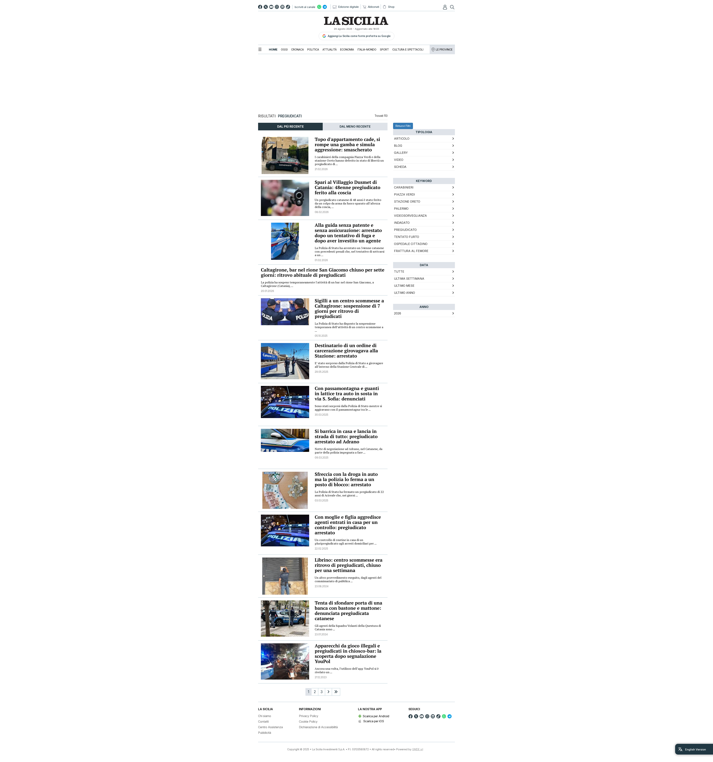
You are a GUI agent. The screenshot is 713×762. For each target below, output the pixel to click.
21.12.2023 (321, 677)
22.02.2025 (321, 548)
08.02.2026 (322, 212)
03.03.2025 (321, 500)
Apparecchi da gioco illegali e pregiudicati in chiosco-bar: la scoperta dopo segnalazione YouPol (348, 653)
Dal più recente (290, 126)
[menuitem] (273, 49)
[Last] (336, 692)
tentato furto (406, 237)
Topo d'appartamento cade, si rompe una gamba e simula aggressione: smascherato (347, 144)
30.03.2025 (321, 414)
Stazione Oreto (407, 201)
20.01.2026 (267, 291)
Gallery (401, 153)
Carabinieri (404, 187)
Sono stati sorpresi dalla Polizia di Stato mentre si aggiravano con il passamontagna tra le (348, 408)
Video (398, 160)
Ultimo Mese (404, 285)
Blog (398, 145)
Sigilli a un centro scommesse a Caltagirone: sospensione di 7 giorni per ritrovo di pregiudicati (349, 308)
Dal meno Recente (355, 126)
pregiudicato (405, 230)
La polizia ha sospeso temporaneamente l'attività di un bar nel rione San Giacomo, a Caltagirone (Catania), (317, 284)
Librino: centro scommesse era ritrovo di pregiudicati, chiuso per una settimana (348, 565)
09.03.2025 (321, 457)
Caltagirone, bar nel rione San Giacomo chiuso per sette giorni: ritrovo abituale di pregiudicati (322, 272)
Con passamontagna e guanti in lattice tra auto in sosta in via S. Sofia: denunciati (347, 393)
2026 (397, 313)
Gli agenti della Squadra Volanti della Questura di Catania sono (348, 627)
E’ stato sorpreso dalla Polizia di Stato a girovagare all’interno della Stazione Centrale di (349, 365)
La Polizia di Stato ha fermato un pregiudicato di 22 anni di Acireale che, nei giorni (349, 493)
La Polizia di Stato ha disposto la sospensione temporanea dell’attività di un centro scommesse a (349, 327)
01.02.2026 (321, 260)
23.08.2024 (321, 586)
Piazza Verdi (404, 194)
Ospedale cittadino (410, 244)
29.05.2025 (321, 371)
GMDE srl (417, 749)
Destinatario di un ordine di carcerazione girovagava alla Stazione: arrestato (346, 350)
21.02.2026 (321, 169)
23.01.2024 (321, 634)
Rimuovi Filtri (403, 125)
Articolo (401, 138)
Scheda (400, 167)
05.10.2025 (321, 335)
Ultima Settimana (409, 278)
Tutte (399, 271)
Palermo (401, 208)
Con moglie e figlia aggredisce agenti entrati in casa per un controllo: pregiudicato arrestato (348, 525)
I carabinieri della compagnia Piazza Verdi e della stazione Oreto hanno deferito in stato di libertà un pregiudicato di (349, 160)
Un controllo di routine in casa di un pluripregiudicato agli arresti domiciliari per (346, 541)
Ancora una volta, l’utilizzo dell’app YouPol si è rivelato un (347, 670)
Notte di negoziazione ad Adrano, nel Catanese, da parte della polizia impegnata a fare (348, 450)
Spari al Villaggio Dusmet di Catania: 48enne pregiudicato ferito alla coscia (347, 187)
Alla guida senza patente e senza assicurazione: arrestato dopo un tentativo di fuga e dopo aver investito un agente (348, 233)
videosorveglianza (410, 215)
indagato (402, 223)
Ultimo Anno (404, 293)
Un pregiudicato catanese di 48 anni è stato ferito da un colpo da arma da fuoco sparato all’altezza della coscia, (348, 203)
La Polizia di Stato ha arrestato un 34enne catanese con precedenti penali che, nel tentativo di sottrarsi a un (349, 251)
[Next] (328, 692)
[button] (445, 7)
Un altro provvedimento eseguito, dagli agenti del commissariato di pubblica (348, 579)
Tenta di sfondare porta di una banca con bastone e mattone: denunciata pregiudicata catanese (348, 611)
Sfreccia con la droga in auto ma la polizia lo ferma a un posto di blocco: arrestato (346, 479)
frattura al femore (411, 251)
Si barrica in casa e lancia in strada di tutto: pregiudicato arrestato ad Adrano (346, 436)
